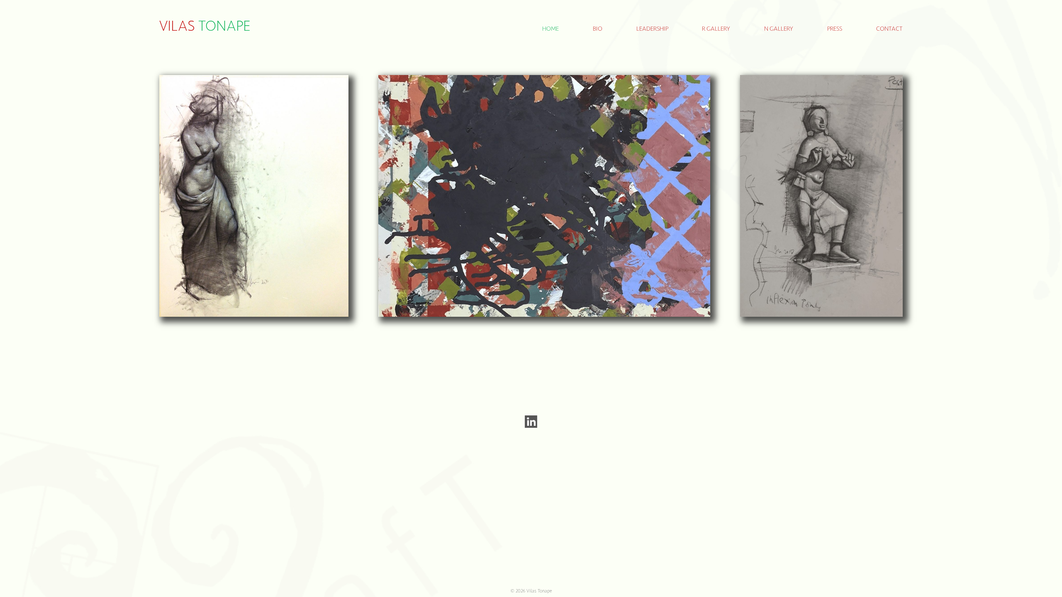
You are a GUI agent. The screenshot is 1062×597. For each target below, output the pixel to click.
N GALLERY (778, 29)
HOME (550, 29)
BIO (597, 29)
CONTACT (889, 29)
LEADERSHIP (652, 29)
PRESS (834, 29)
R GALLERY (716, 29)
